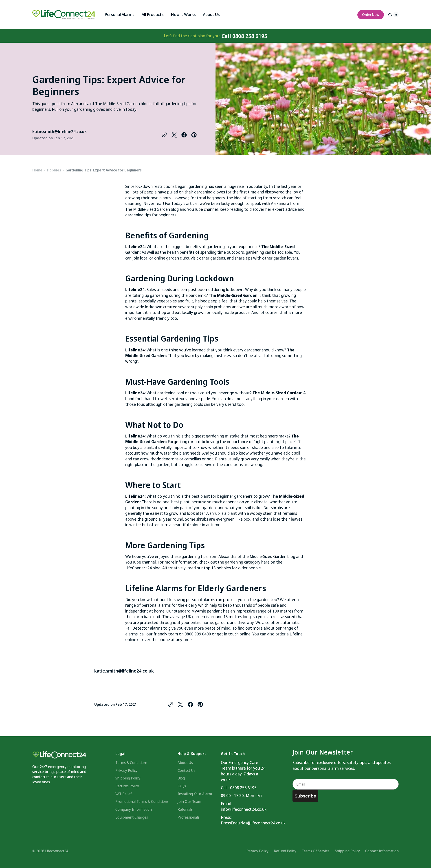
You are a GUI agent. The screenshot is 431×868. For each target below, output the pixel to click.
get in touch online (234, 634)
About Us (185, 762)
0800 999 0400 (198, 634)
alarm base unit (146, 616)
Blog (181, 778)
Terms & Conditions (131, 762)
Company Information (133, 809)
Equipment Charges (131, 817)
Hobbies (54, 170)
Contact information (382, 850)
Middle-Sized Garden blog (272, 556)
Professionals (188, 817)
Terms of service (316, 850)
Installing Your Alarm (195, 793)
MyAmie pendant (206, 611)
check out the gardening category (229, 562)
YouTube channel (202, 209)
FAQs (182, 786)
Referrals (185, 809)
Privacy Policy (126, 770)
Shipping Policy (127, 778)
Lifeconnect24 (56, 850)
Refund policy (285, 850)
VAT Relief (123, 793)
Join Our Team (189, 801)
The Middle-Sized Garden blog (152, 209)
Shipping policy (347, 850)
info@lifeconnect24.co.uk (243, 809)
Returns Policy (127, 786)
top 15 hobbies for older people (232, 568)
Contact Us (186, 770)
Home (37, 170)
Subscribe (305, 796)
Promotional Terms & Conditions (142, 801)
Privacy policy (257, 850)
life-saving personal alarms (191, 599)
